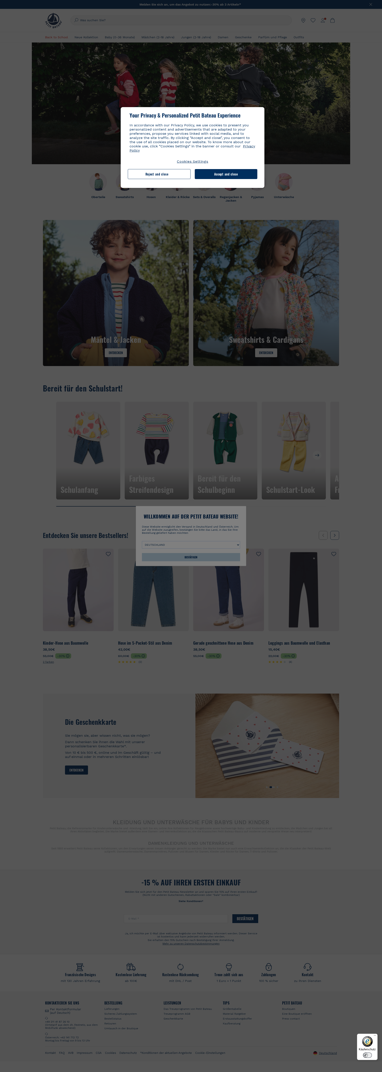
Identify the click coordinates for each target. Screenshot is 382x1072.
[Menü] (375, 1036)
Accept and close (226, 174)
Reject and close (156, 174)
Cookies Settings (192, 161)
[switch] (367, 1055)
